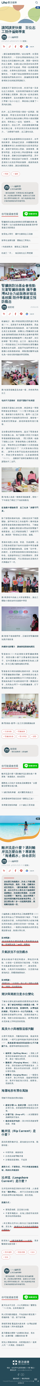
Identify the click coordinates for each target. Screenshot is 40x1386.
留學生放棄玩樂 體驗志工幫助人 (16, 240)
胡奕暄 (11, 307)
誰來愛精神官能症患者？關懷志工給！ (18, 798)
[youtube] (22, 1375)
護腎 (34, 736)
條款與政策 (26, 1378)
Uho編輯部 (13, 37)
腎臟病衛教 (9, 736)
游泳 (6, 1257)
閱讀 (6, 174)
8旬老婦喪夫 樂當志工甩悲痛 (15, 246)
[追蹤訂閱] (26, 46)
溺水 (33, 1252)
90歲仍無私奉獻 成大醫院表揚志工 (17, 792)
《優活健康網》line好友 (21, 1240)
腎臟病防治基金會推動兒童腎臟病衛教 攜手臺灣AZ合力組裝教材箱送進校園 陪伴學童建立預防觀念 (20, 224)
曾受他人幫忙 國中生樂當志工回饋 (17, 234)
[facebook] (18, 1375)
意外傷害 (8, 1252)
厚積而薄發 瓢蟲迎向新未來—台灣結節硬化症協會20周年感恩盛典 (19, 1325)
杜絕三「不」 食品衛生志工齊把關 (17, 253)
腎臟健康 (21, 731)
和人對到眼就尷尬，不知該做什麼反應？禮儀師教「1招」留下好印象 (19, 1316)
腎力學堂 (23, 736)
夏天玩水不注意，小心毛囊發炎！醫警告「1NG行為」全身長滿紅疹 (19, 1306)
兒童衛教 (8, 731)
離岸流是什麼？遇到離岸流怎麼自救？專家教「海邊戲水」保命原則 (19, 775)
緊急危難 (21, 1252)
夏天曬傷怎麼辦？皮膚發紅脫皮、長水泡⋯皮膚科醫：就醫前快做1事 (18, 1334)
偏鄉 (16, 174)
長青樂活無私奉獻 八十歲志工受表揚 (18, 805)
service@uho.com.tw (25, 1370)
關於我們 (16, 1378)
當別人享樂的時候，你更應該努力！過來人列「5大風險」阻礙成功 (19, 1344)
